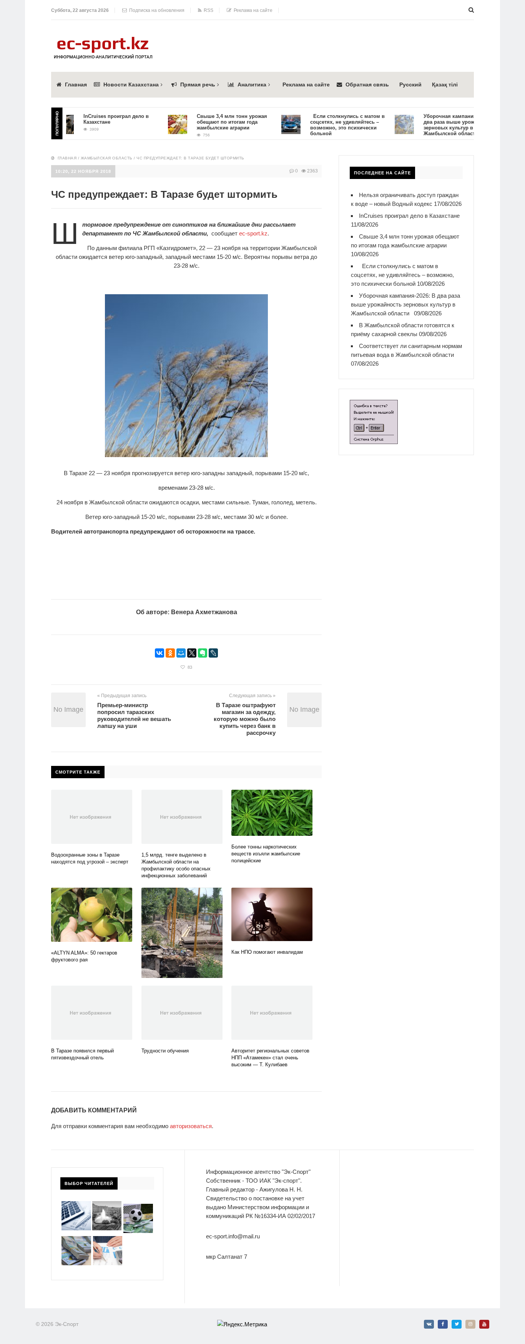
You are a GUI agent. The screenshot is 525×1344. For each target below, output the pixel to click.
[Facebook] (443, 1324)
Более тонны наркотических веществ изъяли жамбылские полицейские (265, 853)
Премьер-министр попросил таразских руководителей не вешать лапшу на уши (134, 715)
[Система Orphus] (374, 404)
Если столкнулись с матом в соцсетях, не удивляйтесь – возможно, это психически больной (329, 124)
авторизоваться (191, 1126)
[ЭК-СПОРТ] (103, 39)
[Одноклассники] (170, 653)
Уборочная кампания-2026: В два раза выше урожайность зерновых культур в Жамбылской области (442, 124)
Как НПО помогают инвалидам (270, 952)
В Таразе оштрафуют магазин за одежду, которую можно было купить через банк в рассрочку (245, 719)
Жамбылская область (107, 158)
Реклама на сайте (251, 10)
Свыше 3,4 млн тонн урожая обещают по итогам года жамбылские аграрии (214, 122)
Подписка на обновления (155, 10)
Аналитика (252, 84)
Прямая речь (197, 84)
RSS (207, 10)
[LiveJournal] (213, 653)
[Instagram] (470, 1324)
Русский (410, 84)
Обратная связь (367, 84)
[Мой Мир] (181, 653)
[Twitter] (457, 1324)
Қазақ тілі (445, 84)
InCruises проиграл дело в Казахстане (409, 215)
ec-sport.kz (253, 233)
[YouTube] (484, 1324)
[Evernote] (202, 653)
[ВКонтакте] (159, 653)
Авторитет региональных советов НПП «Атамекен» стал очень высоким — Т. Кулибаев (270, 1057)
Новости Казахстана (131, 84)
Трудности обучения (165, 1051)
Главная (76, 84)
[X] (191, 653)
